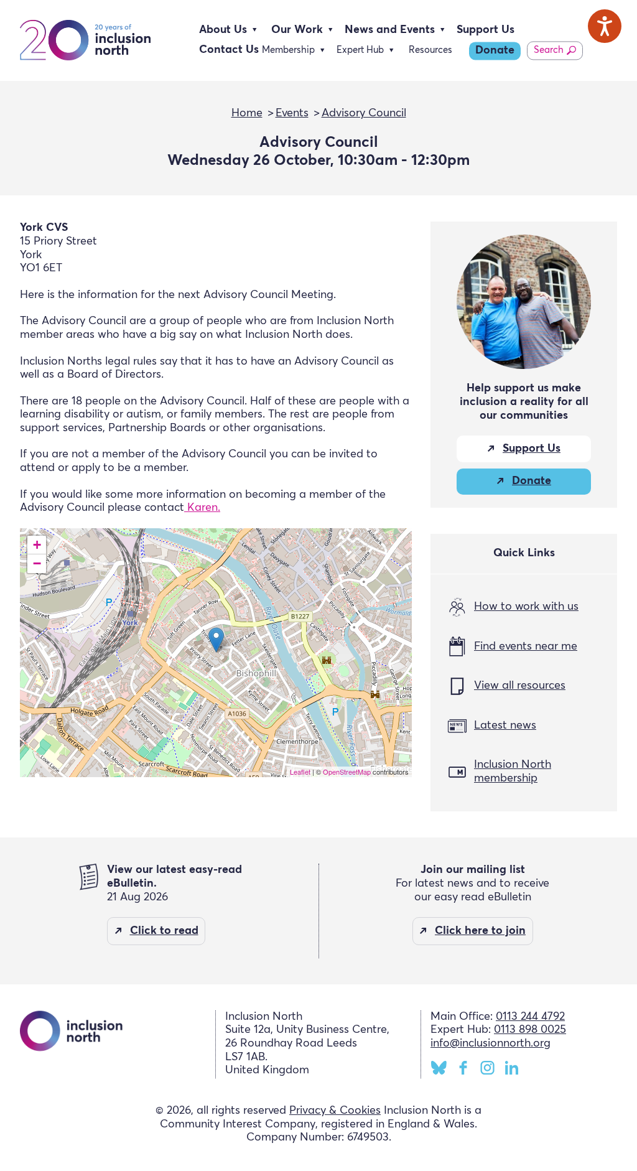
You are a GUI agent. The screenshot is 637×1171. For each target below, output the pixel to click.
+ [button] (37, 545)
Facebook (463, 1068)
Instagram (487, 1068)
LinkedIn (511, 1068)
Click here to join (480, 930)
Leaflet (300, 772)
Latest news (505, 725)
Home (247, 113)
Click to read (164, 930)
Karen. (202, 507)
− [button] (37, 563)
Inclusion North (85, 40)
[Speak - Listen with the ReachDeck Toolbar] (604, 26)
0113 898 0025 (530, 1029)
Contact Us (229, 49)
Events (292, 113)
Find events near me (525, 646)
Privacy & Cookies (335, 1110)
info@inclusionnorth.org (490, 1043)
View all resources (519, 685)
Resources (430, 50)
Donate (494, 50)
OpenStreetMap (347, 772)
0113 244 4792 (530, 1016)
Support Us (485, 29)
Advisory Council (364, 113)
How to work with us (526, 606)
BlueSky (438, 1068)
